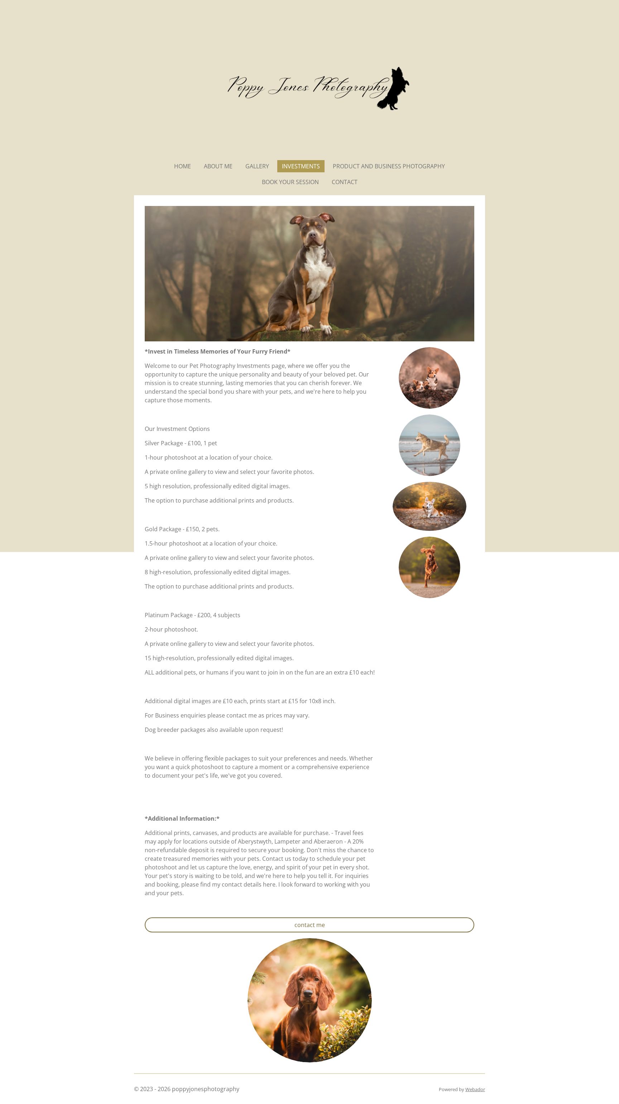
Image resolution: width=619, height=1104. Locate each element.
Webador (475, 1089)
